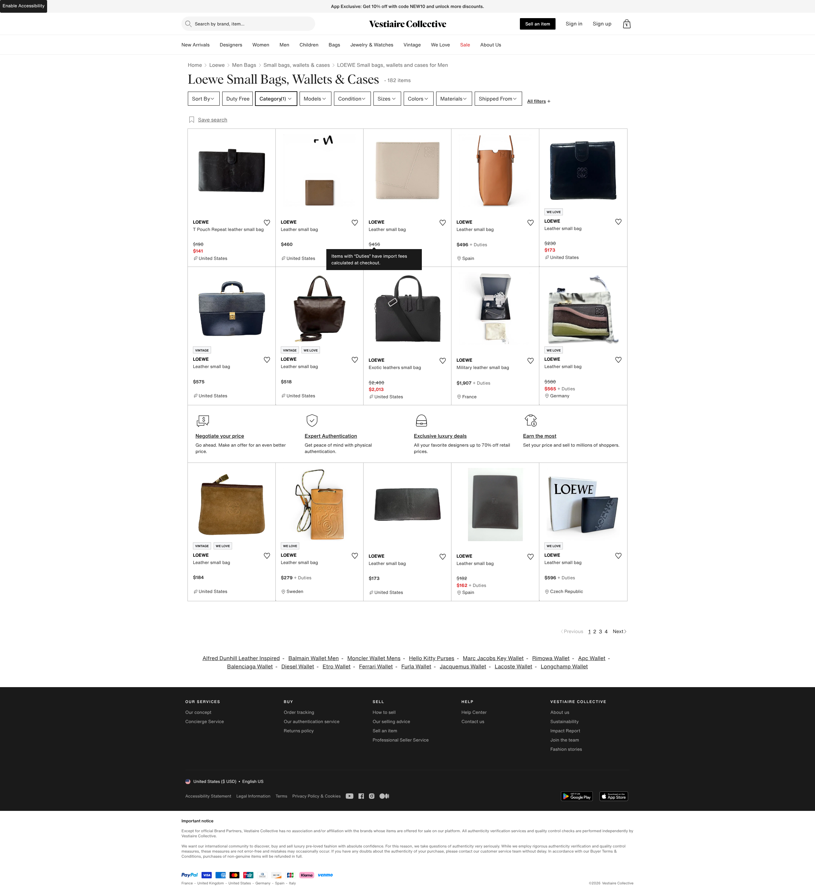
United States (240, 883)
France (187, 883)
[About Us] (506, 44)
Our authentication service (311, 721)
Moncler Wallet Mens (373, 658)
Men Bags (244, 65)
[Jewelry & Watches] (398, 44)
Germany (263, 883)
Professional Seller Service (400, 740)
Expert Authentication (331, 436)
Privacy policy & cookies (316, 796)
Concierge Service (204, 721)
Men (284, 44)
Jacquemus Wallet (463, 667)
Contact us (473, 721)
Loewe (217, 65)
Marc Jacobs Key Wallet (493, 658)
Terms (281, 796)
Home (195, 65)
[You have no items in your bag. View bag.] (626, 23)
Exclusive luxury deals (440, 436)
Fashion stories (566, 749)
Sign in (574, 23)
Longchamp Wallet (564, 667)
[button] (626, 23)
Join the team (564, 740)
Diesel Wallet (297, 667)
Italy (292, 883)
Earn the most (539, 436)
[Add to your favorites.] (267, 222)
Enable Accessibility (24, 6)
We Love (440, 44)
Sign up (602, 23)
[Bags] (345, 44)
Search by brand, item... (219, 23)
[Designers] (247, 44)
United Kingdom (210, 883)
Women (260, 44)
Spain (280, 883)
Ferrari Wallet (376, 667)
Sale (465, 44)
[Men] (294, 44)
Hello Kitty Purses (431, 658)
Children (309, 44)
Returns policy (299, 731)
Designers (231, 44)
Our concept (198, 712)
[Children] (323, 44)
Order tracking (299, 712)
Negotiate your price (219, 436)
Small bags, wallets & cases (297, 65)
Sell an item (537, 23)
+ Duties (478, 244)
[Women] (274, 44)
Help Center (474, 712)
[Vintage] (426, 44)
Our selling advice (391, 721)
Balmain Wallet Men (313, 658)
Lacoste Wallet (513, 667)
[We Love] (455, 44)
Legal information (253, 796)
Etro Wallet (336, 667)
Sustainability (564, 721)
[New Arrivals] (214, 44)
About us (559, 712)
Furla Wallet (416, 667)
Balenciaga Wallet (250, 667)
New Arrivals (195, 44)
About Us (490, 44)
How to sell (383, 712)
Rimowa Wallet (551, 658)
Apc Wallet (592, 658)
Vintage (412, 44)
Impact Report (565, 731)
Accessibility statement (208, 796)
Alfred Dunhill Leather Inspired (241, 658)
